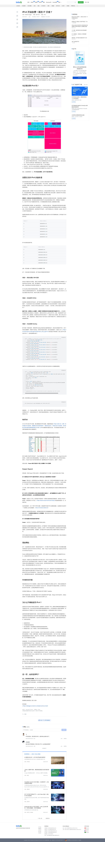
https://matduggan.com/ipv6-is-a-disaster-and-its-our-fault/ (35, 706)
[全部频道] (77, 5)
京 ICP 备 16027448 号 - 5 (60, 840)
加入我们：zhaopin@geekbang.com (51, 832)
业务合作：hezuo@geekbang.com (50, 829)
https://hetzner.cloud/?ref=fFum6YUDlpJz (46, 500)
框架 (25, 714)
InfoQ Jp (87, 829)
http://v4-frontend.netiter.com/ (42, 507)
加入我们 (39, 831)
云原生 (74, 19)
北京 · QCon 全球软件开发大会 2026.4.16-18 (70, 828)
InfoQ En (87, 828)
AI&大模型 (74, 22)
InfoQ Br (87, 832)
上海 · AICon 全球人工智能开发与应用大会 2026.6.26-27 (72, 829)
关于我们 (39, 827)
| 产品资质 (79, 840)
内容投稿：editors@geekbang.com (50, 828)
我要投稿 (39, 828)
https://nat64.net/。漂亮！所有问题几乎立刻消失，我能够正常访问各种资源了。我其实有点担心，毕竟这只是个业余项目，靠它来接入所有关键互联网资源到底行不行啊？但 (44, 425)
